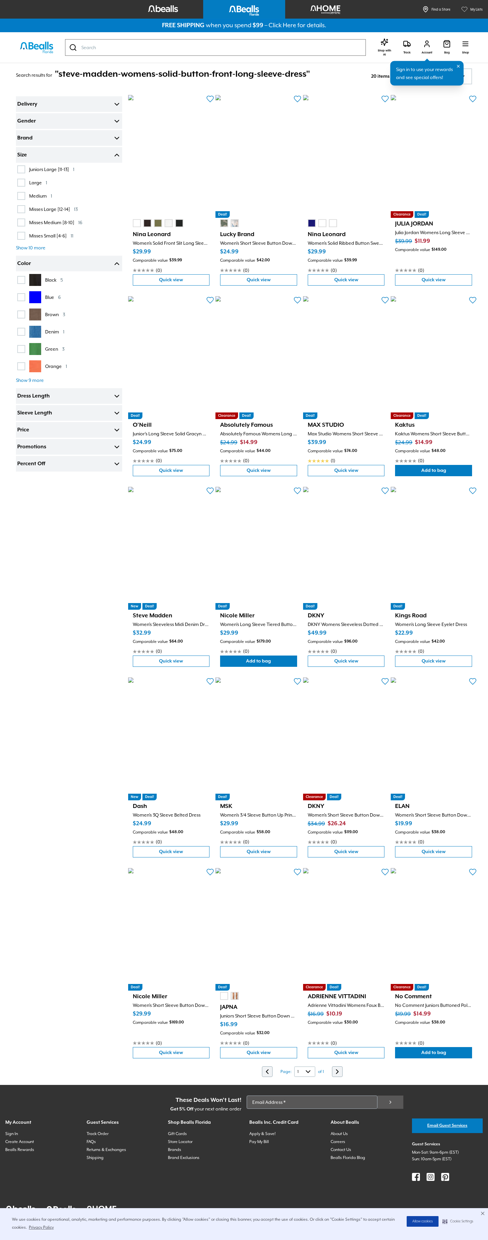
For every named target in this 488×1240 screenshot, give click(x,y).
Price (23, 430)
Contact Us (341, 1149)
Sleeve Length (34, 413)
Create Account (19, 1141)
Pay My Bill (259, 1141)
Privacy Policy (41, 1227)
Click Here (282, 25)
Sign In (11, 1133)
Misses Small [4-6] (51, 235)
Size (22, 155)
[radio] (137, 223)
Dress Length (33, 396)
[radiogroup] (158, 223)
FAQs (91, 1141)
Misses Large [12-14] (53, 209)
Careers (338, 1141)
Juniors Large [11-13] (51, 169)
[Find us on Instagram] (431, 1177)
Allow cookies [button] (422, 1221)
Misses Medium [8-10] (55, 222)
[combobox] (215, 47)
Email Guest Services (447, 1125)
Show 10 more (30, 247)
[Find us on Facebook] (416, 1177)
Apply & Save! (262, 1133)
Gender (26, 121)
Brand (25, 138)
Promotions (31, 447)
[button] (458, 1221)
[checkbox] (21, 169)
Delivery (27, 104)
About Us (339, 1133)
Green (54, 349)
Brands (174, 1149)
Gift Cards (177, 1133)
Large (38, 182)
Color (24, 264)
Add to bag (446, 472)
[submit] (390, 1102)
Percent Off (31, 464)
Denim (54, 331)
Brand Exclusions (184, 1157)
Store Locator (180, 1141)
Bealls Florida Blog (348, 1157)
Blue (53, 297)
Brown (55, 314)
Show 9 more (30, 380)
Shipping (95, 1157)
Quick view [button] (184, 281)
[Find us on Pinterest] (445, 1177)
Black (54, 280)
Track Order (98, 1133)
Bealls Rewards (19, 1149)
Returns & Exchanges (106, 1149)
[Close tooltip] (458, 66)
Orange (56, 366)
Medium (40, 196)
